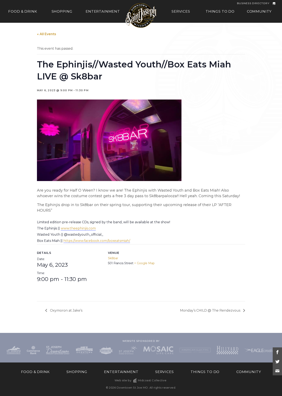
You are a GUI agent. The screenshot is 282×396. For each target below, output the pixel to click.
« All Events (46, 34)
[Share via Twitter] (277, 361)
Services (181, 11)
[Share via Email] (277, 370)
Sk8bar (113, 258)
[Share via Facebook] (277, 352)
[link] (96, 241)
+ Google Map (144, 263)
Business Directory (253, 3)
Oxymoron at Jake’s (65, 310)
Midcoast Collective (152, 380)
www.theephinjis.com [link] (78, 228)
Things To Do (220, 11)
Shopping (62, 11)
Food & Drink (22, 11)
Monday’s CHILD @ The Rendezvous (210, 310)
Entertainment (103, 11)
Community (259, 11)
